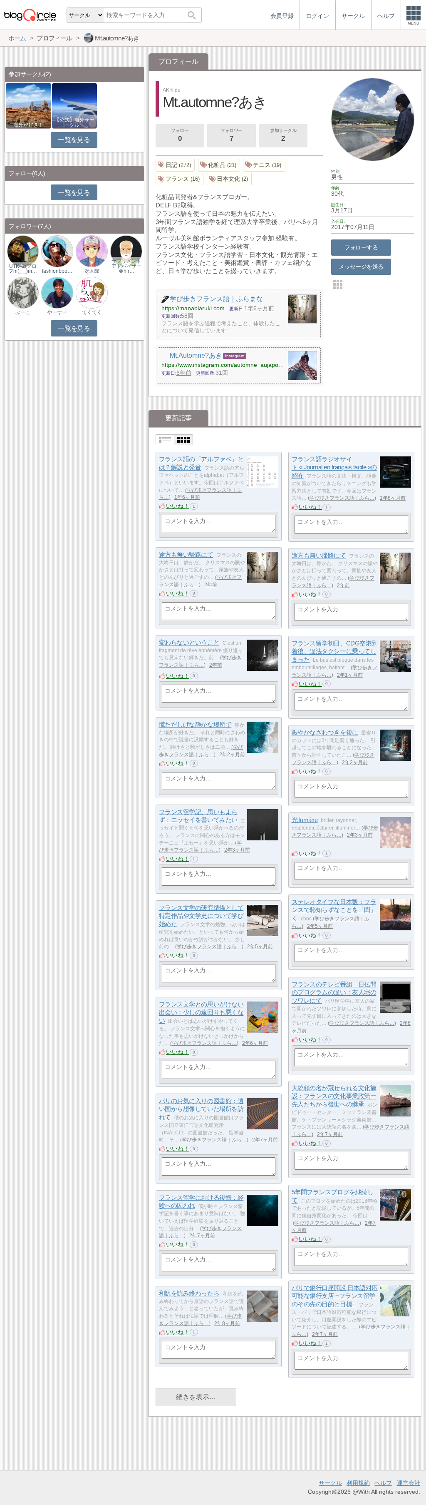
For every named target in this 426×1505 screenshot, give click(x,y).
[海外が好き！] (28, 105)
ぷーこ (22, 312)
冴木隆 (91, 271)
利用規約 (358, 1483)
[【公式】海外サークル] (75, 105)
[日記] (175, 165)
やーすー (57, 312)
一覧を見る (74, 139)
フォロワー (231, 135)
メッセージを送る (361, 266)
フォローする (361, 247)
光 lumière (305, 819)
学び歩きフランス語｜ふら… (342, 498)
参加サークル (283, 135)
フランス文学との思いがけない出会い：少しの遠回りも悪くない (201, 1012)
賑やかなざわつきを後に (325, 732)
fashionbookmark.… (57, 271)
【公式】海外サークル (74, 122)
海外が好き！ (28, 124)
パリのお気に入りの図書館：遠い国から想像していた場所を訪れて (201, 1109)
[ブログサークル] (30, 15)
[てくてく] (91, 292)
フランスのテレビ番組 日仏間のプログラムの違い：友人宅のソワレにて (334, 992)
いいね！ (177, 506)
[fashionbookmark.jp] (57, 251)
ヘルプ (383, 1483)
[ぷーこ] (23, 292)
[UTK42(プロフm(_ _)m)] (23, 251)
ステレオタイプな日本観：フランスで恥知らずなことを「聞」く (334, 910)
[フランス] (179, 179)
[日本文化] (229, 179)
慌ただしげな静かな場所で (195, 724)
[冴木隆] (91, 251)
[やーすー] (57, 292)
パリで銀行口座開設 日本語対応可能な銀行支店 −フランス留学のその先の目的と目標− (335, 1296)
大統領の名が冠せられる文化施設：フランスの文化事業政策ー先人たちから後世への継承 (334, 1096)
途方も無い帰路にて (186, 554)
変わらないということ (189, 642)
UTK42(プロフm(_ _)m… (22, 269)
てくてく (92, 312)
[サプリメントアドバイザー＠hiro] (126, 251)
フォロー (179, 135)
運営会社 (408, 1483)
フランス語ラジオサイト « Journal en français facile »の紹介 (334, 467)
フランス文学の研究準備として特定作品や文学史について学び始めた (201, 915)
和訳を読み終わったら (189, 1293)
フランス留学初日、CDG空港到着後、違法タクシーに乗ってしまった (335, 651)
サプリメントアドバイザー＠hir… (126, 266)
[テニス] (264, 165)
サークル (330, 1483)
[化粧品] (219, 165)
